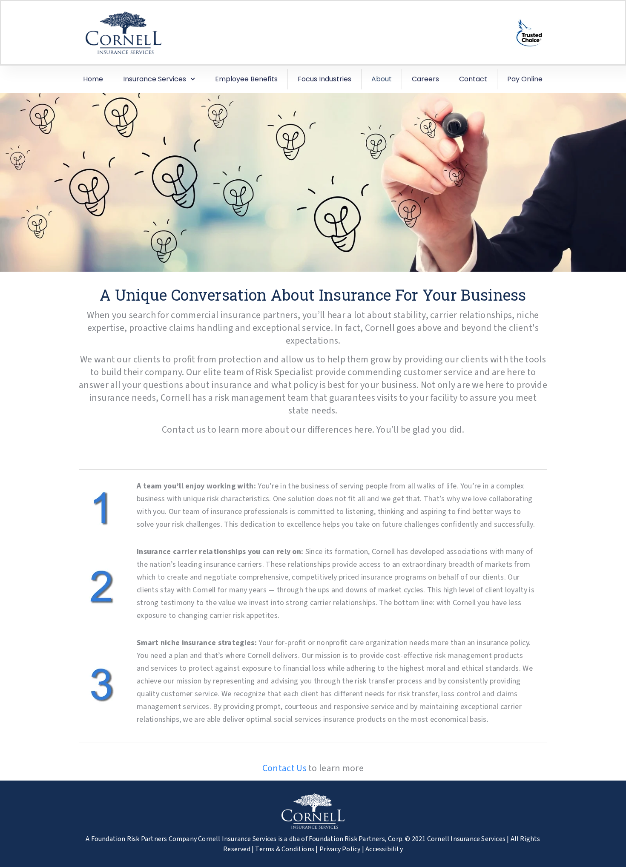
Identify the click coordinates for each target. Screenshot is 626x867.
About (381, 79)
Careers (425, 79)
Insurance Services (154, 79)
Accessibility (384, 849)
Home (93, 79)
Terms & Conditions (284, 849)
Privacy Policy (340, 849)
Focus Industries (324, 79)
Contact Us (284, 768)
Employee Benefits (246, 79)
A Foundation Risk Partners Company (141, 839)
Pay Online (525, 79)
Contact (473, 79)
